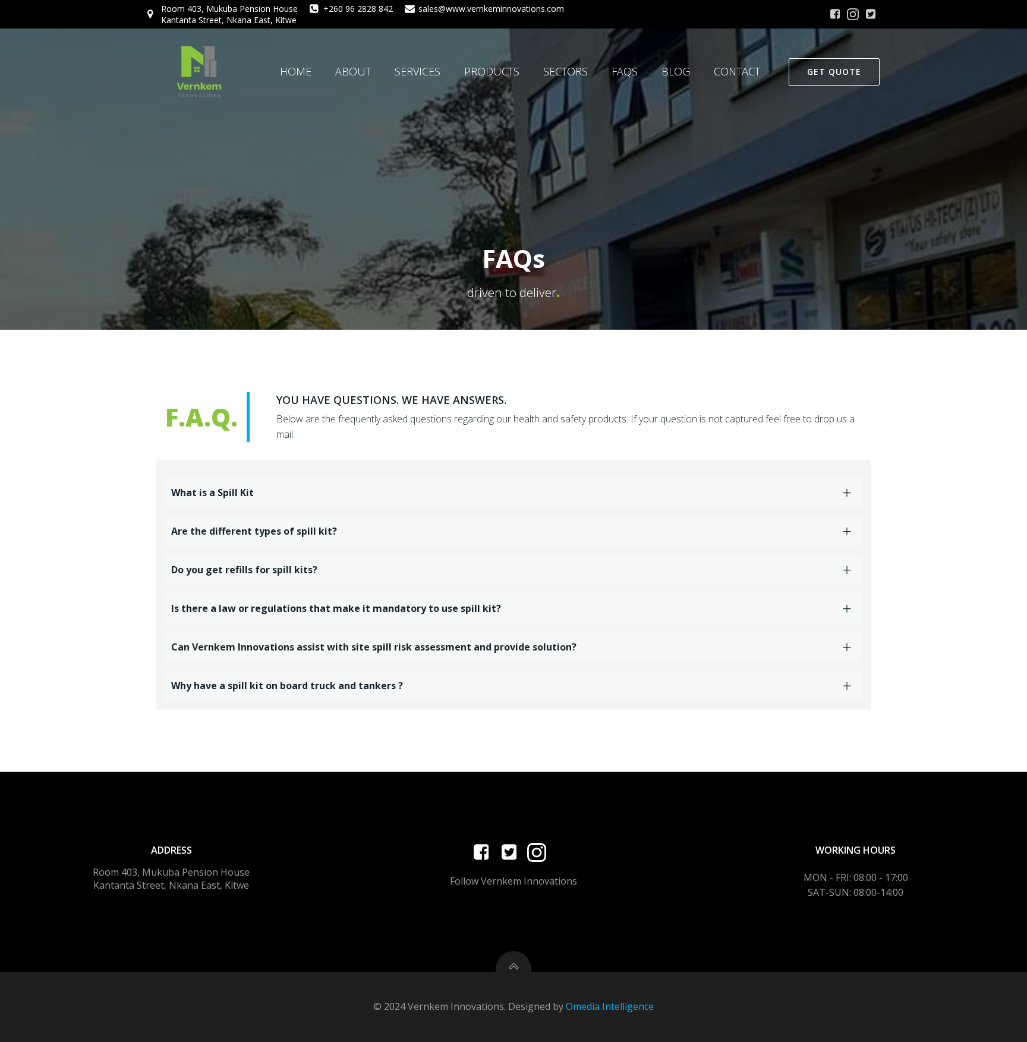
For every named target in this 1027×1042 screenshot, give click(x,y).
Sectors (565, 71)
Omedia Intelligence (610, 1006)
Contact (737, 71)
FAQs (625, 71)
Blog (675, 71)
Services (417, 71)
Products (491, 71)
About (353, 71)
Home (295, 71)
